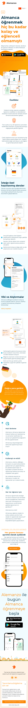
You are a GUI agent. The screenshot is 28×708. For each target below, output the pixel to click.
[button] (22, 8)
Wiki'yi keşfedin (6, 308)
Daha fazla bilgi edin (14, 705)
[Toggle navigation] (3, 12)
